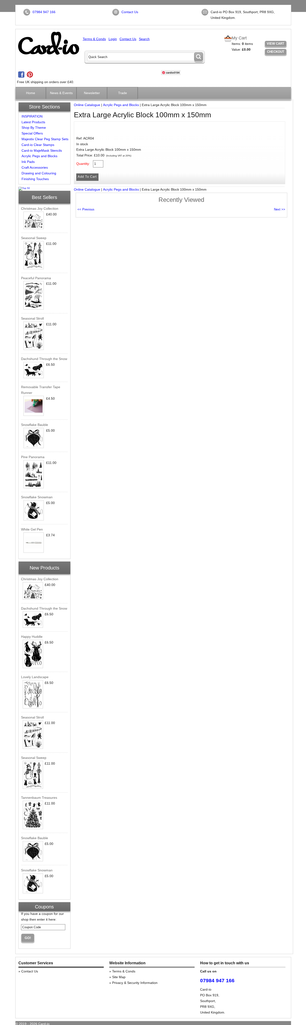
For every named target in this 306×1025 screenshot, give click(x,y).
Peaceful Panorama (36, 278)
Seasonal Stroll (32, 318)
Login (113, 39)
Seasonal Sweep (33, 238)
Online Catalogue (87, 105)
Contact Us (129, 12)
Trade (122, 93)
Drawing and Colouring (39, 173)
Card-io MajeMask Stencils (42, 150)
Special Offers (32, 133)
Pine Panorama (32, 457)
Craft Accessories (35, 167)
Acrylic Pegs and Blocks (39, 156)
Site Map (119, 977)
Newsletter (92, 93)
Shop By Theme (34, 127)
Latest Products (33, 122)
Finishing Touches (35, 179)
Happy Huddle (32, 637)
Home (30, 93)
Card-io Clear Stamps (38, 145)
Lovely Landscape (35, 677)
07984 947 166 (44, 12)
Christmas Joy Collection (39, 208)
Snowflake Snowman (37, 497)
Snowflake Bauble (34, 425)
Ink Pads (28, 162)
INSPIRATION (32, 116)
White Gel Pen (32, 529)
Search (144, 39)
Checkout (275, 52)
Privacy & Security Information (135, 983)
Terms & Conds (94, 39)
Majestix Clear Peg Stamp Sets (45, 139)
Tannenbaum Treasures (39, 798)
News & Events (61, 93)
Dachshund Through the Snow (44, 359)
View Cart (275, 43)
